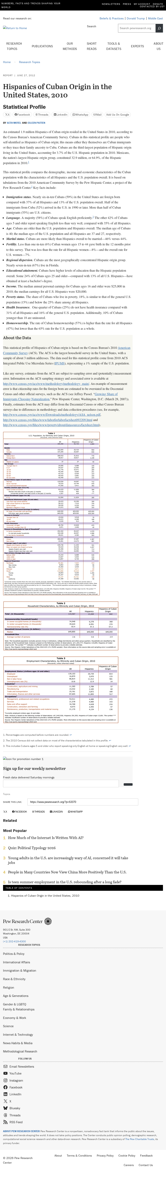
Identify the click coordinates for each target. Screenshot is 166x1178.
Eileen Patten (36, 123)
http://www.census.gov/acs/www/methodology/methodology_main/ (46, 383)
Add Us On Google (117, 114)
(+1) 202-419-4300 (14, 941)
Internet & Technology (18, 1034)
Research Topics (14, 46)
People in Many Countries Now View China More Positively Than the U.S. (67, 872)
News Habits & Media (17, 1043)
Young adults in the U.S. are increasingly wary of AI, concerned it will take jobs (68, 860)
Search (91, 26)
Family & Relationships (18, 1009)
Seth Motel (14, 123)
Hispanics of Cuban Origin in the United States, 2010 (45, 895)
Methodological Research (20, 1051)
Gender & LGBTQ (14, 1004)
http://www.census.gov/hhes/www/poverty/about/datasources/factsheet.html (51, 425)
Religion (8, 987)
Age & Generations (15, 996)
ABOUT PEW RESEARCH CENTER (21, 1131)
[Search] (159, 28)
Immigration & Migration (19, 970)
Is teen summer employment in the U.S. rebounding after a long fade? (64, 882)
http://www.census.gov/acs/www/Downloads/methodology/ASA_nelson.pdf (51, 414)
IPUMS (60, 363)
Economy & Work (14, 1018)
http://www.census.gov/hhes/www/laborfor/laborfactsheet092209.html (47, 420)
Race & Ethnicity (14, 979)
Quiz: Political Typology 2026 (32, 848)
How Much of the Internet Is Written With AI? (46, 837)
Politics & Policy (13, 954)
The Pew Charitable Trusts (139, 1139)
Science (8, 1026)
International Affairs (16, 962)
